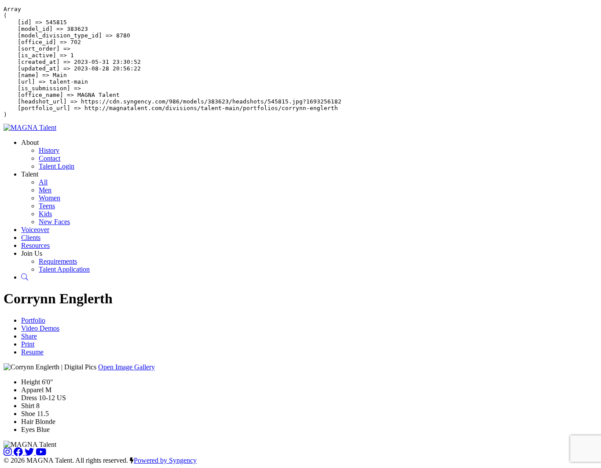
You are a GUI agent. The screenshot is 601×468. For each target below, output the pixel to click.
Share (29, 336)
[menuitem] (49, 150)
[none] (30, 142)
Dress (29, 398)
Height (30, 382)
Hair (27, 421)
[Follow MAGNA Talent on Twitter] (30, 452)
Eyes (28, 429)
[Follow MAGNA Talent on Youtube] (41, 452)
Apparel (32, 390)
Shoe (28, 413)
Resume (32, 352)
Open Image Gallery (126, 367)
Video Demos (40, 328)
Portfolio (33, 320)
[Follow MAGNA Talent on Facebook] (19, 452)
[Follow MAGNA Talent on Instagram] (9, 452)
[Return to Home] (30, 127)
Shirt (27, 405)
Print (27, 344)
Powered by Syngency (165, 460)
